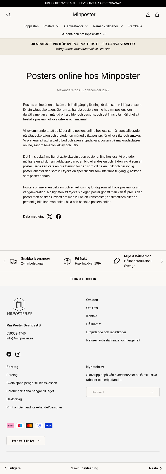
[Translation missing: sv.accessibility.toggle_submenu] (57, 26)
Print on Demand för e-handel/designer (34, 407)
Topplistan (31, 26)
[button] (157, 14)
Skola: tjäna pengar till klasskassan (31, 383)
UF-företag (14, 399)
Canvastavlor (73, 26)
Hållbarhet (93, 324)
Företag (12, 375)
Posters (49, 26)
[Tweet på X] (49, 216)
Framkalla (135, 26)
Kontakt (91, 316)
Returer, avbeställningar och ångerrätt (113, 340)
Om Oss (92, 308)
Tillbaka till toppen (83, 278)
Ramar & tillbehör (105, 26)
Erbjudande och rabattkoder (106, 332)
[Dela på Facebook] (58, 216)
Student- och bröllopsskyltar (81, 34)
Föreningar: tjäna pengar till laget (30, 391)
